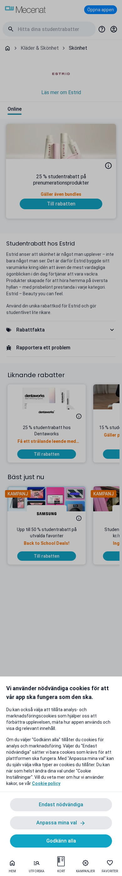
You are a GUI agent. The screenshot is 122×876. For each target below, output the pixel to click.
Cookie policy (46, 783)
